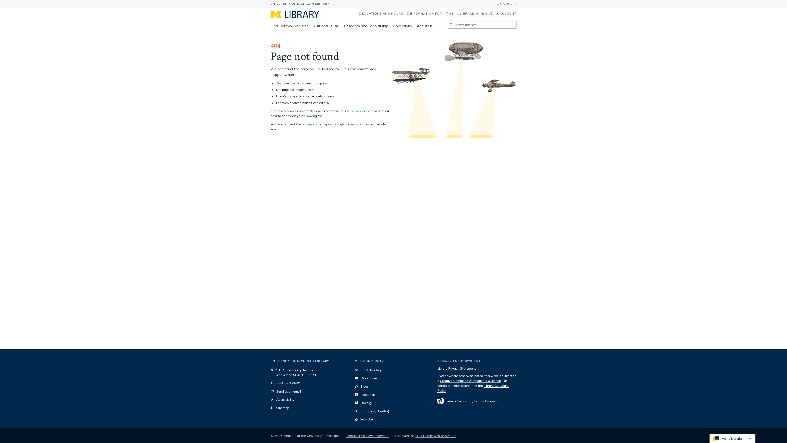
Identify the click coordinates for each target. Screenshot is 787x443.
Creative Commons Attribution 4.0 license (470, 381)
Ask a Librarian (355, 111)
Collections (402, 26)
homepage (309, 124)
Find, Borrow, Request (289, 26)
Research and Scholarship (366, 26)
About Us (425, 26)
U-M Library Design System (435, 436)
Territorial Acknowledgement (367, 436)
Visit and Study (326, 26)
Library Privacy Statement (456, 368)
